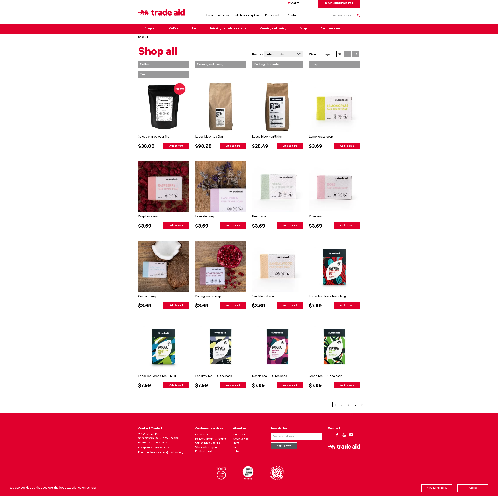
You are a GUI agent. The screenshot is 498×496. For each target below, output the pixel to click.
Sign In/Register (340, 3)
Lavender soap (205, 217)
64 (356, 54)
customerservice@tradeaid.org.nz (166, 452)
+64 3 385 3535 (157, 443)
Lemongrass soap (321, 137)
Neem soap (259, 217)
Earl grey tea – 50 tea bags (213, 376)
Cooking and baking (273, 28)
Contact (293, 15)
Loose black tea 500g (267, 137)
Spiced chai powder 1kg (153, 137)
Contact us (202, 434)
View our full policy (437, 488)
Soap (303, 28)
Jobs (236, 451)
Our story (239, 434)
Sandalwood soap (263, 296)
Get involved (241, 439)
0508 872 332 (342, 16)
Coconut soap (147, 296)
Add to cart (176, 146)
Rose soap (316, 217)
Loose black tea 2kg (209, 137)
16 (339, 54)
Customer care (330, 28)
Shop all (150, 28)
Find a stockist (274, 15)
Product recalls (204, 451)
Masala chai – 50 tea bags (269, 376)
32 (347, 54)
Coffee (173, 28)
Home (210, 15)
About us (223, 15)
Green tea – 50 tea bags (325, 376)
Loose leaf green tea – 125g (157, 376)
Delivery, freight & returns (211, 439)
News (236, 443)
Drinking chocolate (266, 64)
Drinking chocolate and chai (228, 28)
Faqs (236, 447)
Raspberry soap (148, 217)
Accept (473, 488)
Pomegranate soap (208, 296)
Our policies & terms (207, 443)
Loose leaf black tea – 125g (327, 296)
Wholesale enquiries (247, 15)
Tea (194, 28)
